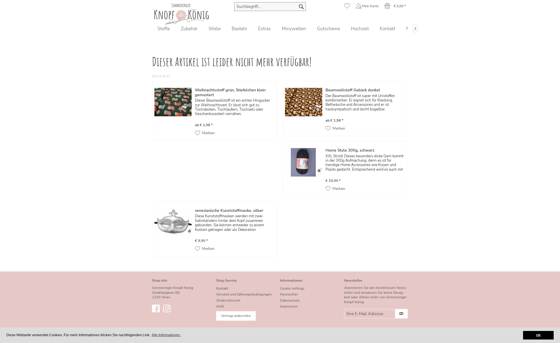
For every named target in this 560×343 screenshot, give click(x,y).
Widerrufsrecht (228, 300)
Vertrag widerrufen (236, 315)
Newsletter (289, 294)
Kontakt (222, 288)
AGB (220, 306)
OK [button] (538, 335)
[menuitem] (270, 6)
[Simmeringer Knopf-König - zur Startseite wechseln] (181, 12)
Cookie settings (292, 288)
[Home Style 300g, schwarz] (303, 170)
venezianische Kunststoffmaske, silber (229, 210)
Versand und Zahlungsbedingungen (244, 294)
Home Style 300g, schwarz (350, 150)
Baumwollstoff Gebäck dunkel (353, 90)
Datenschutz (290, 300)
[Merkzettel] (347, 6)
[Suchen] (301, 6)
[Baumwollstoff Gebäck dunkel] (303, 109)
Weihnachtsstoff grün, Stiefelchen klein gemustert (230, 92)
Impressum (289, 306)
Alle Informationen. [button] (166, 335)
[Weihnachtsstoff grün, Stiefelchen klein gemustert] (173, 112)
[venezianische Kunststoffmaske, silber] (173, 230)
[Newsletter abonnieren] (401, 313)
